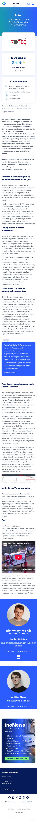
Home (4, 106)
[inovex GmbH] (7, 5)
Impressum (10, 809)
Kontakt (28, 3)
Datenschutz (18, 813)
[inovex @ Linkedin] (13, 797)
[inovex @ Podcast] (24, 797)
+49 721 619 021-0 (8, 781)
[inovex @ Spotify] (27, 797)
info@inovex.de (6, 783)
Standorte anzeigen (9, 790)
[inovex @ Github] (9, 797)
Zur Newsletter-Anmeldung (16, 758)
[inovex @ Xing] (17, 797)
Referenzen (13, 106)
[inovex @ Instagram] (20, 797)
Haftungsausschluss (24, 809)
